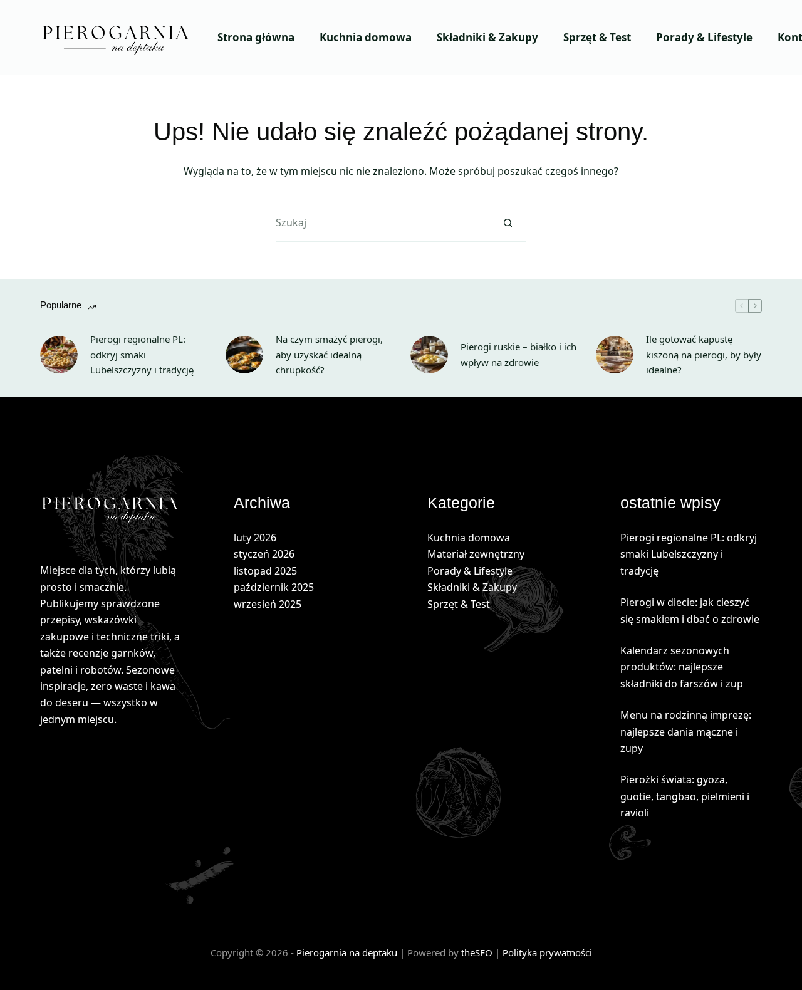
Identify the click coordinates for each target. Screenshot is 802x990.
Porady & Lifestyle (704, 37)
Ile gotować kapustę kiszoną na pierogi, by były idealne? (703, 355)
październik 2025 (274, 587)
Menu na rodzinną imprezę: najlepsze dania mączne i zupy (685, 731)
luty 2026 (255, 537)
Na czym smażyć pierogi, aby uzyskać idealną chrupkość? (329, 355)
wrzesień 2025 (267, 604)
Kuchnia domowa (366, 37)
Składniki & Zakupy (487, 37)
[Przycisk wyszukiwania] (507, 223)
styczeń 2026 (264, 554)
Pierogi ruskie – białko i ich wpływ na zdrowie (518, 354)
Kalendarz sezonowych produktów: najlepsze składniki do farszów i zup (681, 667)
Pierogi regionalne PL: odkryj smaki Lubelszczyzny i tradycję (142, 355)
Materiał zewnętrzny (475, 554)
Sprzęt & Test (597, 37)
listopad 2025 (265, 571)
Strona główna (255, 37)
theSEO (478, 952)
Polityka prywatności (547, 952)
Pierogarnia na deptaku (346, 952)
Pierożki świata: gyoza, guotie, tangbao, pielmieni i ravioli (684, 796)
